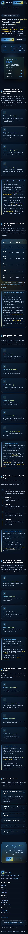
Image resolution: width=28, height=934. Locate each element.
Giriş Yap (9, 858)
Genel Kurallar (4, 902)
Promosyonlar (4, 889)
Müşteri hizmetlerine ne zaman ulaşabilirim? (10, 831)
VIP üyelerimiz (15, 454)
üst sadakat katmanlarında (16, 314)
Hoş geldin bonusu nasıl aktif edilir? (11, 825)
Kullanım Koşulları (5, 897)
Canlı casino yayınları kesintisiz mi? (11, 820)
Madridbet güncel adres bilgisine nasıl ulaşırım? (12, 792)
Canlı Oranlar (16, 931)
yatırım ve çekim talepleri (17, 204)
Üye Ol (2, 887)
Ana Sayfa (3, 885)
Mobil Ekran (10, 931)
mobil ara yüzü (9, 211)
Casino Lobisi (23, 931)
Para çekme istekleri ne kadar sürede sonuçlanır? (12, 814)
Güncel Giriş (3, 931)
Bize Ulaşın (3, 915)
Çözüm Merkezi (5, 917)
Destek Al (18, 858)
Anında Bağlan (17, 2)
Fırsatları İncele (20, 39)
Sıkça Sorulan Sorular (6, 912)
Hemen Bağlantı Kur (8, 39)
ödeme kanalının (7, 462)
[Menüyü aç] (25, 2)
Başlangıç (3, 7)
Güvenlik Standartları (6, 904)
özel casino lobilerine (12, 29)
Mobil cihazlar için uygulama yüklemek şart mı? (12, 807)
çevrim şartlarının (17, 320)
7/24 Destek (4, 910)
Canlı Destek (4, 892)
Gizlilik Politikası (4, 900)
